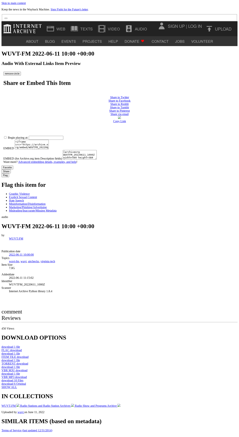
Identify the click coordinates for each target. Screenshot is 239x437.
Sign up (176, 26)
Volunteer (202, 41)
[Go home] (23, 28)
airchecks (33, 261)
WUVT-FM (16, 238)
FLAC (11, 350)
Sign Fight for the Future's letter (69, 9)
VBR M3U (14, 370)
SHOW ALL (9, 387)
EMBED (8, 148)
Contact (160, 41)
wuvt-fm (14, 261)
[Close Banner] (5, 18)
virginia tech (48, 261)
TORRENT (14, 363)
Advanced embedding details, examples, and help (47, 161)
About (32, 41)
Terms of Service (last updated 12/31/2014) (26, 430)
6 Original (13, 383)
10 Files (12, 380)
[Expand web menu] (56, 28)
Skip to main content (13, 3)
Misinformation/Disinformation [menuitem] (27, 203)
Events (68, 41)
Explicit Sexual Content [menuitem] (23, 197)
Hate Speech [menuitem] (16, 200)
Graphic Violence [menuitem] (19, 193)
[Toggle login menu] (161, 26)
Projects (92, 41)
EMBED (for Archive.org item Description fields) (32, 158)
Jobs (180, 41)
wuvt (24, 261)
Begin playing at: (18, 137)
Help (113, 41)
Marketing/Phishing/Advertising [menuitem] (28, 207)
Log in (195, 26)
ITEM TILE (15, 356)
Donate (132, 41)
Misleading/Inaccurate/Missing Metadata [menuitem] (33, 210)
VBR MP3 (14, 377)
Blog (50, 41)
